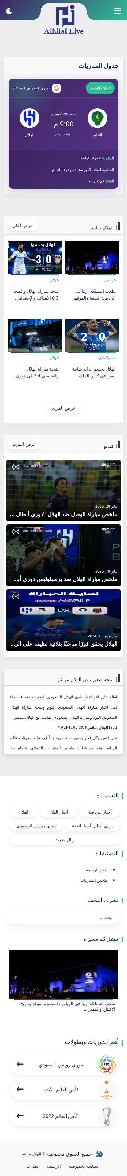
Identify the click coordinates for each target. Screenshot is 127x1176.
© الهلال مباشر (33, 1154)
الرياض (110, 280)
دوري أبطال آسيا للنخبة (92, 826)
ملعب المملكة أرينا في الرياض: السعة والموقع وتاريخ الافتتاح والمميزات (94, 298)
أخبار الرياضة (100, 812)
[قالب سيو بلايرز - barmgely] (99, 1153)
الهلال (54, 280)
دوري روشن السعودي (36, 826)
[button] (117, 14)
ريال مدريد (65, 840)
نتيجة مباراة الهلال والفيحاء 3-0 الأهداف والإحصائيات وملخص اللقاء (35, 298)
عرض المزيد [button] (64, 408)
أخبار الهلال (107, 357)
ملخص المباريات (94, 880)
